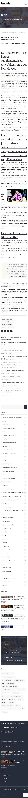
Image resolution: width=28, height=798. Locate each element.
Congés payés (6, 439)
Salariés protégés (7, 571)
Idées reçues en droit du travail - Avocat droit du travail (13, 343)
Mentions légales (7, 775)
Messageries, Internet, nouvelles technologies (13, 510)
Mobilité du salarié (7, 514)
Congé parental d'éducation (9, 435)
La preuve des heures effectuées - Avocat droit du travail (14, 357)
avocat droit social (6, 680)
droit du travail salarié (17, 692)
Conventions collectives (8, 449)
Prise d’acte (5, 539)
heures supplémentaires (16, 696)
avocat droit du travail (7, 319)
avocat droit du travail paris (8, 321)
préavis (17, 705)
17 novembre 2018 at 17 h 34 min (9, 386)
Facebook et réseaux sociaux (9, 453)
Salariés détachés (7, 567)
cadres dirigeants (10, 107)
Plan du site (5, 778)
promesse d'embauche (7, 705)
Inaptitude (5, 474)
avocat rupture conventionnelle (9, 686)
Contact (4, 781)
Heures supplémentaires (8, 471)
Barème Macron (6, 424)
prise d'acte (11, 702)
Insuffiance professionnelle (9, 478)
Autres (4, 421)
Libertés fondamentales (8, 489)
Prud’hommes (6, 546)
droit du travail (5, 692)
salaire (4, 564)
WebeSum (12, 789)
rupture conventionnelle (7, 708)
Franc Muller (22, 32)
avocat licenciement (7, 324)
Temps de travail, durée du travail (10, 578)
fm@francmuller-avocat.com (13, 727)
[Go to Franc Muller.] (1, 18)
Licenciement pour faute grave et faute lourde (14, 492)
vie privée (5, 585)
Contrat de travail (7, 446)
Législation (5, 485)
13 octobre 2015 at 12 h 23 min (8, 359)
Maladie (4, 503)
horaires (4, 699)
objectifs (20, 699)
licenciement (12, 699)
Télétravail (5, 574)
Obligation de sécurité (8, 517)
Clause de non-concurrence (9, 432)
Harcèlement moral (7, 464)
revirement (4, 251)
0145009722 (9, 657)
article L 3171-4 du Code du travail (9, 130)
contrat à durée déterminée (8, 689)
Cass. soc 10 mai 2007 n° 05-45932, (17, 185)
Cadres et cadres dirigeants (9, 428)
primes (4, 702)
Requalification (6, 557)
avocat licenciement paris (8, 327)
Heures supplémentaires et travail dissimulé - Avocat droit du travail (13, 371)
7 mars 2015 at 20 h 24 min (7, 346)
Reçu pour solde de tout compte (10, 549)
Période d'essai (6, 521)
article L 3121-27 (12, 88)
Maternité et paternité (8, 507)
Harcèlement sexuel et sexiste (10, 467)
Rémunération (6, 553)
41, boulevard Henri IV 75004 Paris (16, 723)
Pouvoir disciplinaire (7, 528)
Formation (5, 460)
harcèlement (5, 696)
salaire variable (20, 708)
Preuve (4, 535)
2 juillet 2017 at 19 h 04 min (7, 373)
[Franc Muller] (6, 3)
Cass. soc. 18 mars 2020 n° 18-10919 (17, 276)
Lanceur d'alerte (6, 482)
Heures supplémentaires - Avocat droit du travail (12, 383)
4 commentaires (4, 32)
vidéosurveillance (7, 582)
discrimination (21, 689)
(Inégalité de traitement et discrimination (12, 417)
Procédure (5, 542)
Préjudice (5, 532)
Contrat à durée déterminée (9, 442)
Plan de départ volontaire (8, 524)
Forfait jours (5, 457)
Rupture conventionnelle (8, 560)
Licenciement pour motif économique (12, 496)
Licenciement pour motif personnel (11, 499)
